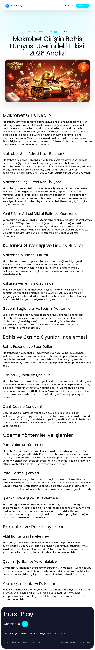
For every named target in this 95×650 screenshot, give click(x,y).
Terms (81, 642)
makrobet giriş (11, 131)
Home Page (11, 633)
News (23, 633)
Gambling (32, 32)
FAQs (32, 633)
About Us (64, 642)
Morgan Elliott (62, 32)
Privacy (73, 642)
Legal (88, 642)
